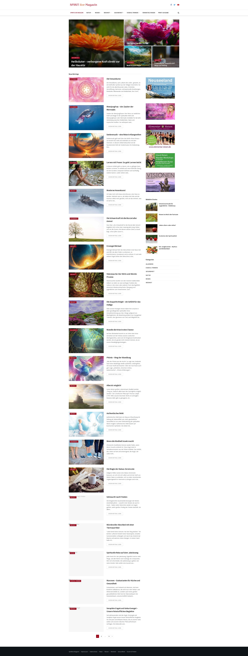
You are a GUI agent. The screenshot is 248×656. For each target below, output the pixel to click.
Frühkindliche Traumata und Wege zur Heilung (164, 64)
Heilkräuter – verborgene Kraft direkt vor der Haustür (95, 63)
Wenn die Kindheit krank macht (120, 441)
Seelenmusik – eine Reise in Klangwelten (124, 134)
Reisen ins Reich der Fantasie (168, 214)
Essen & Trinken (132, 13)
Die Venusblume (114, 78)
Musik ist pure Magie (134, 65)
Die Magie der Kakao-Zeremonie (120, 469)
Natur (88, 13)
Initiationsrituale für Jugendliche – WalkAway (167, 205)
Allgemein (130, 62)
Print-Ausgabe (163, 13)
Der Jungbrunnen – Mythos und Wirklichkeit (168, 248)
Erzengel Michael (114, 246)
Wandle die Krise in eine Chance (120, 329)
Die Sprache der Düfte (137, 43)
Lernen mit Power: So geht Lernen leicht (124, 162)
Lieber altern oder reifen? (167, 225)
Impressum (84, 652)
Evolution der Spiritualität (168, 236)
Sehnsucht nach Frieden (117, 496)
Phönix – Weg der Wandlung (119, 357)
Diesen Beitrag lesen (114, 95)
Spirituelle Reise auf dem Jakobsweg (122, 552)
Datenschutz (93, 652)
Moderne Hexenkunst (116, 190)
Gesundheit (118, 13)
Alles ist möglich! (114, 385)
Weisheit (107, 13)
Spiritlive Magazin (76, 13)
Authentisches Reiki (115, 413)
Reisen (97, 13)
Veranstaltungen (149, 13)
